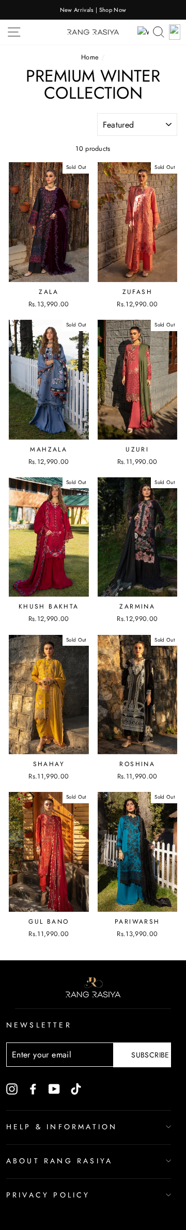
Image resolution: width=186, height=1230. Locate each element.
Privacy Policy (48, 1195)
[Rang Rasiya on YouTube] (54, 1088)
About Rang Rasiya (59, 1161)
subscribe (150, 1055)
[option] (93, 9)
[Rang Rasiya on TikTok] (76, 1088)
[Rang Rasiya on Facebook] (33, 1088)
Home (90, 57)
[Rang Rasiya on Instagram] (12, 1088)
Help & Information (62, 1127)
